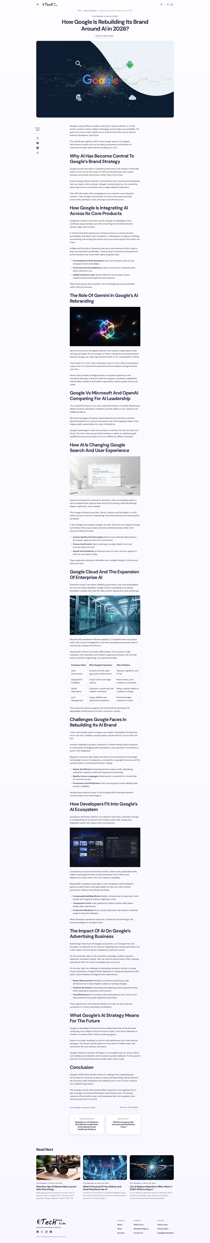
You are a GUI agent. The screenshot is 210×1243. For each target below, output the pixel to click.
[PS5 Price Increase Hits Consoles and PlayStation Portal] (123, 1124)
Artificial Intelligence (90, 11)
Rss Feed (120, 1233)
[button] (37, 4)
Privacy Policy (162, 1229)
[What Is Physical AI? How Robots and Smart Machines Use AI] (105, 1167)
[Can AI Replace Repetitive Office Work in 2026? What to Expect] (152, 1167)
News (119, 1229)
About (119, 1225)
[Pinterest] (51, 1231)
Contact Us (138, 1233)
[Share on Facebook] (37, 143)
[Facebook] (37, 1231)
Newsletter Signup (141, 1229)
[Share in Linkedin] (37, 148)
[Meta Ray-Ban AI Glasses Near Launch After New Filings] (58, 1167)
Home (79, 11)
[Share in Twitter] (37, 138)
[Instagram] (46, 1231)
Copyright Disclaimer (165, 1233)
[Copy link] (37, 152)
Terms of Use (162, 1225)
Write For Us (138, 1225)
